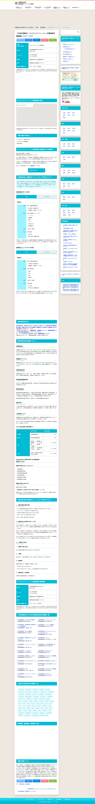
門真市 (42, 708)
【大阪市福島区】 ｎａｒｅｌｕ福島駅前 (46, 624)
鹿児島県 (64, 214)
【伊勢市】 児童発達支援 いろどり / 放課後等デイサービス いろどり (70, 255)
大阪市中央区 (42, 698)
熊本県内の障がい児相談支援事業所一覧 (71, 284)
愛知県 (64, 157)
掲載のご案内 (67, 799)
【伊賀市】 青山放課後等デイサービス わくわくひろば (70, 252)
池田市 (24, 703)
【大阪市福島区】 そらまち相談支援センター (47, 644)
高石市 (50, 708)
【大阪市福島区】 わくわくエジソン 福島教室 (47, 668)
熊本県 (64, 212)
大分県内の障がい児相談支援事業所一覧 (71, 290)
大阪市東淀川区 (51, 691)
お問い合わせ (50, 799)
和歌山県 (73, 172)
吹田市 (28, 703)
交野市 (39, 710)
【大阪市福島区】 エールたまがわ (24, 650)
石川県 (69, 146)
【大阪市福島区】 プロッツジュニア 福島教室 (47, 655)
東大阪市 (25, 710)
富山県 (64, 146)
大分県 (69, 212)
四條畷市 (35, 710)
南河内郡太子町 (28, 715)
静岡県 (73, 157)
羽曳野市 (37, 708)
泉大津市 (33, 703)
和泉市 (24, 708)
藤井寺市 (20, 710)
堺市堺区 (48, 698)
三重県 (64, 159)
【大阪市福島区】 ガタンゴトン (44, 673)
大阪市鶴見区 (49, 696)
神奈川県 (73, 128)
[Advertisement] (47, 18)
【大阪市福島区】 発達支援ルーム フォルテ (26, 655)
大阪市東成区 (21, 694)
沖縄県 (69, 214)
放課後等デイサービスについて (19, 8)
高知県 (64, 199)
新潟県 (73, 143)
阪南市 (50, 710)
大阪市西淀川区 (43, 691)
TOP (25, 27)
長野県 (69, 143)
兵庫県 (69, 170)
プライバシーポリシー (30, 799)
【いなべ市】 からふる (67, 242)
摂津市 (46, 708)
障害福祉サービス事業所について (56, 8)
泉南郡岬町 (20, 715)
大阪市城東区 (41, 694)
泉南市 (30, 710)
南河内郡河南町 (35, 715)
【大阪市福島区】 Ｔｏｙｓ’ (44, 637)
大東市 (19, 708)
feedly (53, 39)
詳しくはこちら (33, 170)
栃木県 (73, 130)
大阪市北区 (35, 698)
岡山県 (64, 183)
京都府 (73, 170)
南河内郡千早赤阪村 (44, 715)
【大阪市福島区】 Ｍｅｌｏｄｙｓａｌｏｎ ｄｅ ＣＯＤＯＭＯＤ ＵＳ (41, 788)
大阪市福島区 (28, 689)
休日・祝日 (47, 196)
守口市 (46, 703)
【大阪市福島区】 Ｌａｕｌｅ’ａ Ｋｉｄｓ (46, 619)
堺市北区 (41, 701)
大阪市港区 (47, 689)
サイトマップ (41, 799)
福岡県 (64, 210)
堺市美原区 (46, 701)
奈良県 (69, 172)
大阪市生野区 (28, 694)
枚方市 (50, 703)
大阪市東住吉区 (28, 696)
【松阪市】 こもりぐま (67, 261)
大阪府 (64, 170)
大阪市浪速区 (35, 691)
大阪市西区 (41, 689)
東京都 (64, 128)
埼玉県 (69, 128)
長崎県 (73, 210)
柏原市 (32, 708)
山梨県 (64, 143)
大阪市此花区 (35, 689)
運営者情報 (59, 799)
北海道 (64, 112)
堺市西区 (30, 701)
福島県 (64, 117)
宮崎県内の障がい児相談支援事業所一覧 (71, 289)
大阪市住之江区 (21, 698)
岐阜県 (69, 157)
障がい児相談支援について (47, 8)
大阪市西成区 (35, 696)
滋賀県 (64, 172)
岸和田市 (52, 701)
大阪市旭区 (34, 694)
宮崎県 (73, 212)
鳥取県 (73, 183)
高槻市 (38, 703)
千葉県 (64, 130)
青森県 (69, 112)
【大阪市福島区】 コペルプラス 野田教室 (25, 619)
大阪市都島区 (21, 689)
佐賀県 (69, 210)
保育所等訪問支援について (38, 8)
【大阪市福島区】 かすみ (22, 668)
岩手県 (73, 112)
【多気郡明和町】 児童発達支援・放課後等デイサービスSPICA (70, 231)
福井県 (73, 146)
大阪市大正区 (21, 691)
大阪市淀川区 (42, 696)
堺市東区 (25, 701)
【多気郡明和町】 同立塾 (68, 228)
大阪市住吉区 (21, 696)
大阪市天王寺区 (28, 691)
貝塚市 (42, 703)
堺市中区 (20, 701)
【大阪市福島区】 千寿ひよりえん (44, 650)
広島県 (69, 183)
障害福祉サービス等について (66, 8)
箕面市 (28, 708)
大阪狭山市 (45, 710)
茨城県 (69, 130)
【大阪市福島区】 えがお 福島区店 (24, 631)
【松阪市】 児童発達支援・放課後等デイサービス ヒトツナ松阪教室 (70, 264)
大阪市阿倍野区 (48, 694)
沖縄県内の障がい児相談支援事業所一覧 (71, 285)
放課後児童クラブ (75, 7)
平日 (26, 196)
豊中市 (19, 703)
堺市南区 (35, 701)
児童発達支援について (28, 8)
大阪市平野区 (29, 698)
